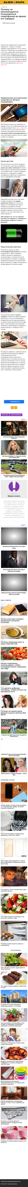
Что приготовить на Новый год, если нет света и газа (12, 917)
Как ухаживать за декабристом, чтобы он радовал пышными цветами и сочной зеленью (12, 1024)
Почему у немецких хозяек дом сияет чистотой (12, 1043)
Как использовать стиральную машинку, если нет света (12, 834)
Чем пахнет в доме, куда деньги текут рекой (13, 968)
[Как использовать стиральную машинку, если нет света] (14, 821)
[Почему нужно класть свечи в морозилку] (14, 931)
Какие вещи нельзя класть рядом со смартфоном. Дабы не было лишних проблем (13, 806)
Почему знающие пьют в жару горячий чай (12, 643)
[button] (2, 2)
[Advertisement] (14, 81)
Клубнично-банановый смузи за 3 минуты (13, 1141)
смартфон (5, 414)
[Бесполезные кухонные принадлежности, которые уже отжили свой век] (14, 1073)
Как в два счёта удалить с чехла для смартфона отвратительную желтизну (13, 862)
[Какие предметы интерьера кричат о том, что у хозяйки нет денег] (14, 1093)
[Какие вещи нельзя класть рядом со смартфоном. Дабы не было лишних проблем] (14, 792)
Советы (4, 7)
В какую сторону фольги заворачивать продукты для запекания (11, 1122)
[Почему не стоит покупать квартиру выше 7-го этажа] (14, 996)
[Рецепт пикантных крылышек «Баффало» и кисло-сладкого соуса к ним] (14, 1053)
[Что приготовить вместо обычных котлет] (14, 978)
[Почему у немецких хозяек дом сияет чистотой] (14, 1035)
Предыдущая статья (12, 407)
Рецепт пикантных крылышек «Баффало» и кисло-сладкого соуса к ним (12, 1063)
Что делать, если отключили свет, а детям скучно (14, 890)
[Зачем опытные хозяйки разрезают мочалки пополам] (14, 609)
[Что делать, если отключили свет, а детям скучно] (14, 876)
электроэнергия (16, 414)
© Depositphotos (4, 122)
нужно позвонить (21, 128)
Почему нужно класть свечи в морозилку (12, 944)
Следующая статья (15, 407)
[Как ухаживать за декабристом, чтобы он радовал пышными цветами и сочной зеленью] (14, 1015)
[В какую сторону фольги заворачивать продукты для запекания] (14, 1113)
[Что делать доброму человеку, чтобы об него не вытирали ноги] (14, 678)
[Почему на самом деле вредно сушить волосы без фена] (14, 701)
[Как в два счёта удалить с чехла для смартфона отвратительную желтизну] (14, 848)
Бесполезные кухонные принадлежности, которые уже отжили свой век (12, 1083)
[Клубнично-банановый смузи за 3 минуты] (14, 1133)
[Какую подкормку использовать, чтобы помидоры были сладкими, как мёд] (14, 653)
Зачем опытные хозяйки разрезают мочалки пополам (12, 620)
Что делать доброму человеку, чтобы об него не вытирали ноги (13, 690)
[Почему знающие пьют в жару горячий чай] (14, 632)
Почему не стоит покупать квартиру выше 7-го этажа (11, 1005)
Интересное (4, 887)
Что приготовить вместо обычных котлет (13, 986)
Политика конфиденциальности (10, 1181)
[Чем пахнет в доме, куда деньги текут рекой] (14, 959)
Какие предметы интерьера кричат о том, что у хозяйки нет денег (12, 1103)
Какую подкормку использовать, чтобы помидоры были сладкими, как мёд (13, 666)
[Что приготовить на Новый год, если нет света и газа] (14, 904)
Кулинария (3, 915)
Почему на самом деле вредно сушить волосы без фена (13, 713)
